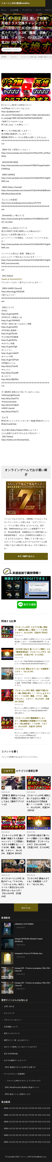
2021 (6, 1142)
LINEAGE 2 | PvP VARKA (24, 924)
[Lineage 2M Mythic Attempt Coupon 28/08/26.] (7, 944)
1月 (10, 1108)
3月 (16, 1108)
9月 (36, 1115)
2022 (6, 1135)
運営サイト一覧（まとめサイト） (17, 1040)
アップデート (27, 10)
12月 (48, 1115)
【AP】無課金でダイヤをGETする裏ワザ (20, 1067)
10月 (40, 1115)
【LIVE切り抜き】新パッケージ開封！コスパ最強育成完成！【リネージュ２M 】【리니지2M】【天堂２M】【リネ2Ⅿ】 (32, 652)
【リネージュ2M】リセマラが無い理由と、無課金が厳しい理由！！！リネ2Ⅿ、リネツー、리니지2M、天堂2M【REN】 (32, 630)
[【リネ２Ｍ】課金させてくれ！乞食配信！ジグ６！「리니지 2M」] (7, 674)
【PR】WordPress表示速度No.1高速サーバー (21, 1087)
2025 (6, 1115)
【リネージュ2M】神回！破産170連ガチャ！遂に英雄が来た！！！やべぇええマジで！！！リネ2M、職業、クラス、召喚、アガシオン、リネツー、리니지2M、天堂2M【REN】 (32, 696)
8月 (32, 1108)
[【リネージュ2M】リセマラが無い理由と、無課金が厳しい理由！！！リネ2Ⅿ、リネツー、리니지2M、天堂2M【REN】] (7, 632)
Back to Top (26, 908)
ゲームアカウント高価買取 (14, 1074)
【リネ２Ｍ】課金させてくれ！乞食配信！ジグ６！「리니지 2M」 (38, 881)
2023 (6, 1129)
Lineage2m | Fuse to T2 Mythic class (28, 953)
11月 (44, 1115)
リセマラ (16, 49)
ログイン (23, 757)
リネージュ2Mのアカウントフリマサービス (24, 1081)
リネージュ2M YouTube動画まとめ (33, 1157)
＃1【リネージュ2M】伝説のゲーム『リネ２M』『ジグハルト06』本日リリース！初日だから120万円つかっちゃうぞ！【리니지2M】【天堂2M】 (13, 887)
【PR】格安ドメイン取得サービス (17, 1094)
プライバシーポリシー (12, 1020)
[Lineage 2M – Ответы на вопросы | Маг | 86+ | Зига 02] (7, 973)
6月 (26, 1108)
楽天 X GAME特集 (11, 1054)
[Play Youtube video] (26, 87)
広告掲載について (11, 1027)
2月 (13, 1108)
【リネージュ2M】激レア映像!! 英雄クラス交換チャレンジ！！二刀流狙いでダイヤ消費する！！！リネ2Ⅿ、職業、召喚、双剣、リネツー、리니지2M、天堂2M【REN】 (13, 844)
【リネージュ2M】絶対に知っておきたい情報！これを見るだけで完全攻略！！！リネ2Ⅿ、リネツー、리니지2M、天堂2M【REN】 (39, 803)
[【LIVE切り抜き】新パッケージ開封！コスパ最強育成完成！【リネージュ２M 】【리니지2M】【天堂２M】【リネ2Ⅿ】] (7, 654)
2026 (6, 1108)
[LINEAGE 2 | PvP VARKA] (7, 929)
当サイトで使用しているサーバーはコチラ (20, 1047)
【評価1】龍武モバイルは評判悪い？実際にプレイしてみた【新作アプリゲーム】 (13, 800)
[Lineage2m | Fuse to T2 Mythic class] (7, 958)
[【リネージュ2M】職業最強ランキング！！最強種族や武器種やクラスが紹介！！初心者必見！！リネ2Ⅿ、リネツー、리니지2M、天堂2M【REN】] (7, 723)
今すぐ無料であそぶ (26, 556)
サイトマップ (9, 1013)
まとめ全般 (14, 10)
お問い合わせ (9, 1006)
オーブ (38, 10)
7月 (29, 1108)
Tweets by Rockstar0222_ (11, 279)
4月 (20, 1108)
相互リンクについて (12, 1033)
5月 (23, 1108)
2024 (6, 1122)
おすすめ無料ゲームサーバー (15, 1060)
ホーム (3, 10)
